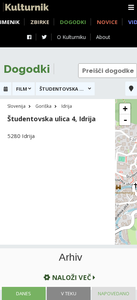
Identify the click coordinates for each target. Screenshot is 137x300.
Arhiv (70, 257)
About (103, 36)
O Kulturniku (71, 36)
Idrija (66, 106)
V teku (68, 293)
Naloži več (71, 277)
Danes (23, 293)
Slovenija (16, 106)
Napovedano (113, 293)
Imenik (10, 21)
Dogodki (73, 21)
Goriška (43, 106)
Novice (107, 21)
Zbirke (39, 21)
